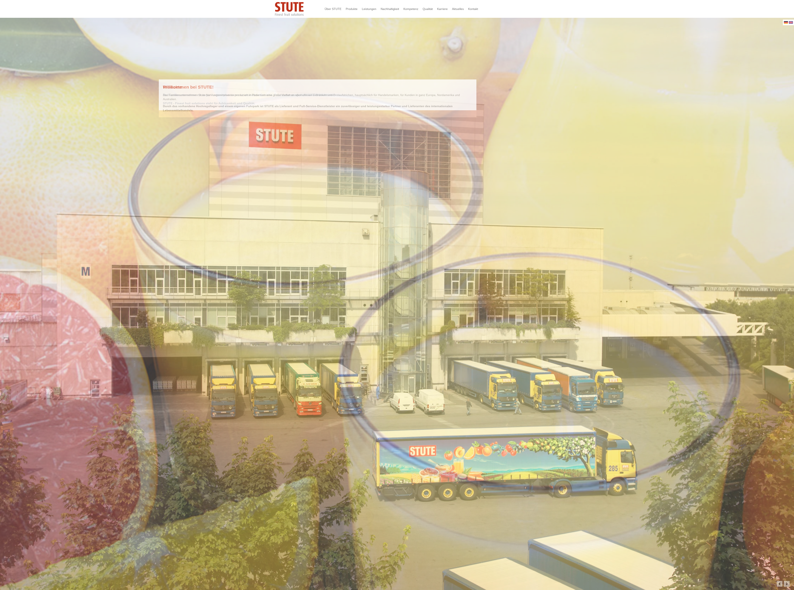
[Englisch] (791, 22)
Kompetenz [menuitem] (410, 9)
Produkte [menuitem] (352, 9)
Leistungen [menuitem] (369, 9)
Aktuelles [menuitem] (458, 9)
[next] (787, 584)
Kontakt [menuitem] (473, 9)
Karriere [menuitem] (442, 9)
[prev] (779, 584)
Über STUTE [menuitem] (333, 9)
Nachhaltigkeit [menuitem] (390, 9)
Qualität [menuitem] (428, 9)
